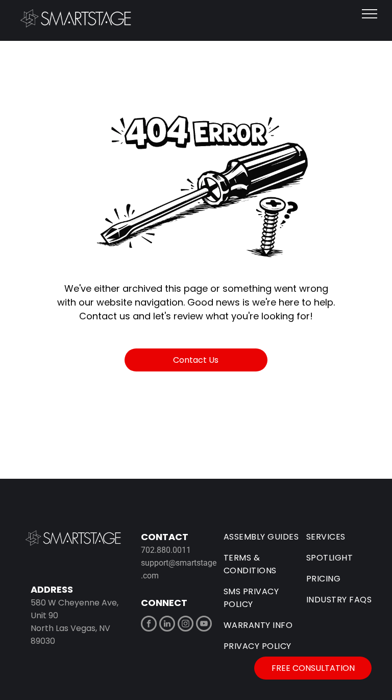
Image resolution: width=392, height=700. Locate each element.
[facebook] (149, 625)
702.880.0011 (166, 550)
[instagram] (185, 625)
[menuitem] (265, 536)
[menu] (369, 14)
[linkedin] (167, 625)
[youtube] (204, 625)
